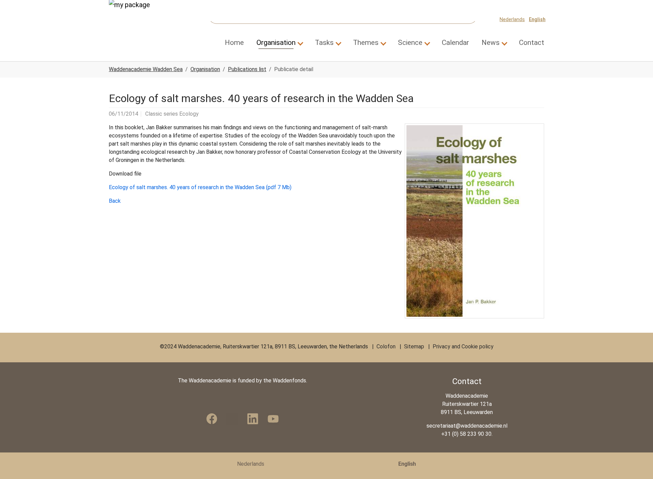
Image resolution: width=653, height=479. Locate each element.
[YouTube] (273, 419)
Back (115, 201)
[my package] (139, 19)
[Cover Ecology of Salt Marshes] (474, 220)
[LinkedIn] (253, 419)
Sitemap (414, 346)
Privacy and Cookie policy (463, 346)
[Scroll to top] (638, 464)
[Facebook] (212, 419)
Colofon (386, 346)
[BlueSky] (232, 419)
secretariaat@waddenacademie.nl (466, 426)
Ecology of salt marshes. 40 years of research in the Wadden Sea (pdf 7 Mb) (200, 187)
